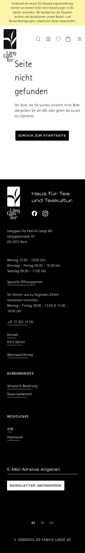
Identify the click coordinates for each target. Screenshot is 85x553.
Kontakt (12, 335)
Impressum (15, 437)
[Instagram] (45, 213)
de (34, 523)
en (51, 523)
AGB (10, 429)
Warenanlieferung (20, 355)
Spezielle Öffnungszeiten (25, 282)
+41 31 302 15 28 (20, 322)
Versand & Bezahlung (22, 386)
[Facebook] (34, 213)
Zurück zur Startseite (42, 135)
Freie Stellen (16, 342)
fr (42, 523)
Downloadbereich (19, 394)
